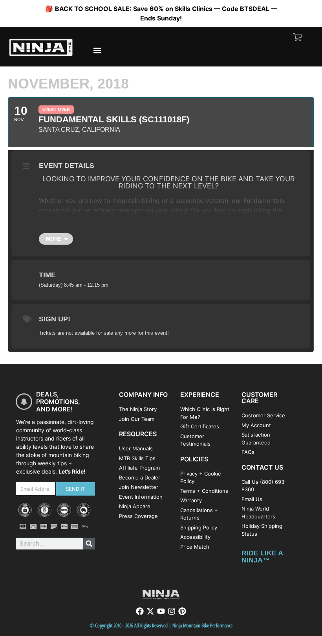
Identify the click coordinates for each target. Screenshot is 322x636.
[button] (97, 50)
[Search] (89, 543)
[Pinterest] (182, 611)
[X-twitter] (150, 611)
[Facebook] (140, 611)
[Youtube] (161, 611)
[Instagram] (172, 611)
